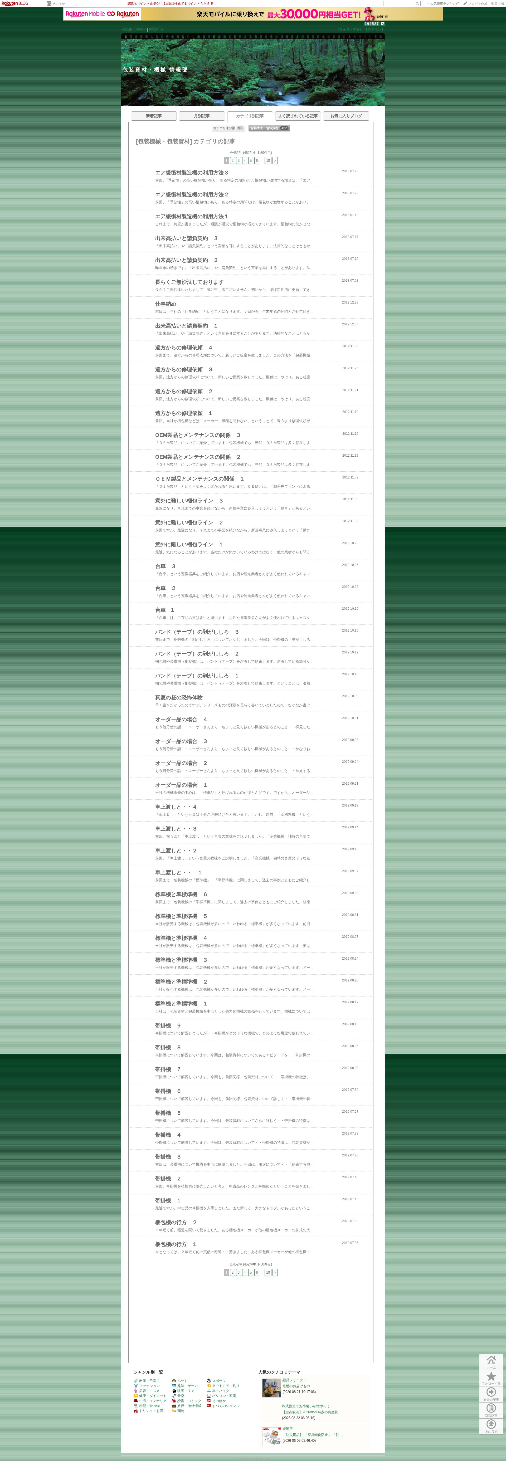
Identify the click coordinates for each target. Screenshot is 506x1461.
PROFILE (156, 30)
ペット (182, 1381)
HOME (127, 30)
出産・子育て (149, 1381)
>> (443, 4)
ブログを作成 (477, 4)
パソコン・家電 (224, 1396)
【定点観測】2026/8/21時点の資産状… (312, 1412)
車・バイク (220, 1391)
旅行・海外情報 (189, 1406)
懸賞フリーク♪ (294, 1380)
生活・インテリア (153, 1401)
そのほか (58, 4)
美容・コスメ (149, 1391)
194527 (372, 24)
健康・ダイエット (153, 1396)
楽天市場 (497, 4)
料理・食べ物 (149, 1406)
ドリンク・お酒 (151, 1411)
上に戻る (491, 1432)
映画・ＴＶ (185, 1391)
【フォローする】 (349, 29)
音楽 (180, 1396)
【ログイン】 (374, 29)
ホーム (491, 1367)
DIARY (140, 30)
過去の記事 (491, 1399)
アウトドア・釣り (226, 1386)
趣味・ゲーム (187, 1386)
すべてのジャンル (226, 1406)
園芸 (180, 1411)
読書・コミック (189, 1401)
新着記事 (491, 1416)
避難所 (288, 1429)
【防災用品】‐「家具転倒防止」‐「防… (313, 1435)
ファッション (149, 1386)
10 (268, 161)
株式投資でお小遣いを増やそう (306, 1406)
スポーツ (219, 1381)
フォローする (491, 1383)
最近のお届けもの (296, 1386)
